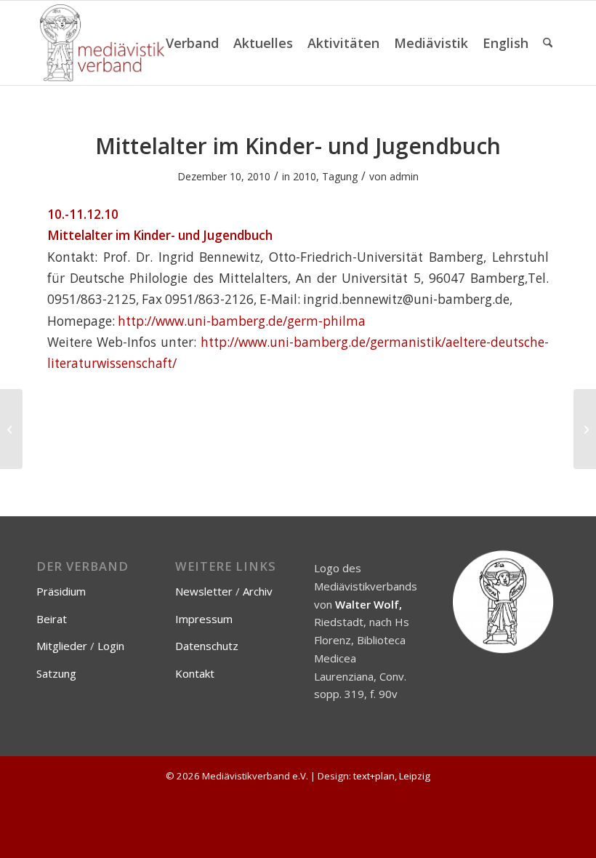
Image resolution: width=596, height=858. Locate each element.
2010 (304, 176)
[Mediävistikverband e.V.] (102, 43)
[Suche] (548, 43)
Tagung (340, 176)
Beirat (51, 619)
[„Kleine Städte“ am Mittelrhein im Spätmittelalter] (11, 429)
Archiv (258, 591)
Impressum (204, 619)
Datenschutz (206, 645)
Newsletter (204, 591)
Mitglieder (61, 645)
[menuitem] (192, 43)
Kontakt (194, 673)
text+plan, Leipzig (391, 775)
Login (110, 645)
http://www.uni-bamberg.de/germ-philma (242, 321)
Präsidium (61, 591)
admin (404, 176)
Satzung (56, 673)
